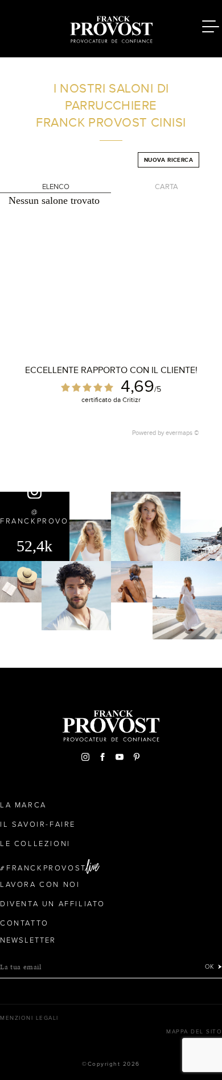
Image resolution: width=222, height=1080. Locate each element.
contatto (24, 923)
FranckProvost (46, 868)
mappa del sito (194, 1031)
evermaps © (182, 432)
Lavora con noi (40, 884)
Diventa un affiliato (52, 904)
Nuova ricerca (168, 160)
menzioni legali (29, 1018)
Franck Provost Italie (111, 27)
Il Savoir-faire (38, 824)
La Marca (23, 805)
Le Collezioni (35, 843)
